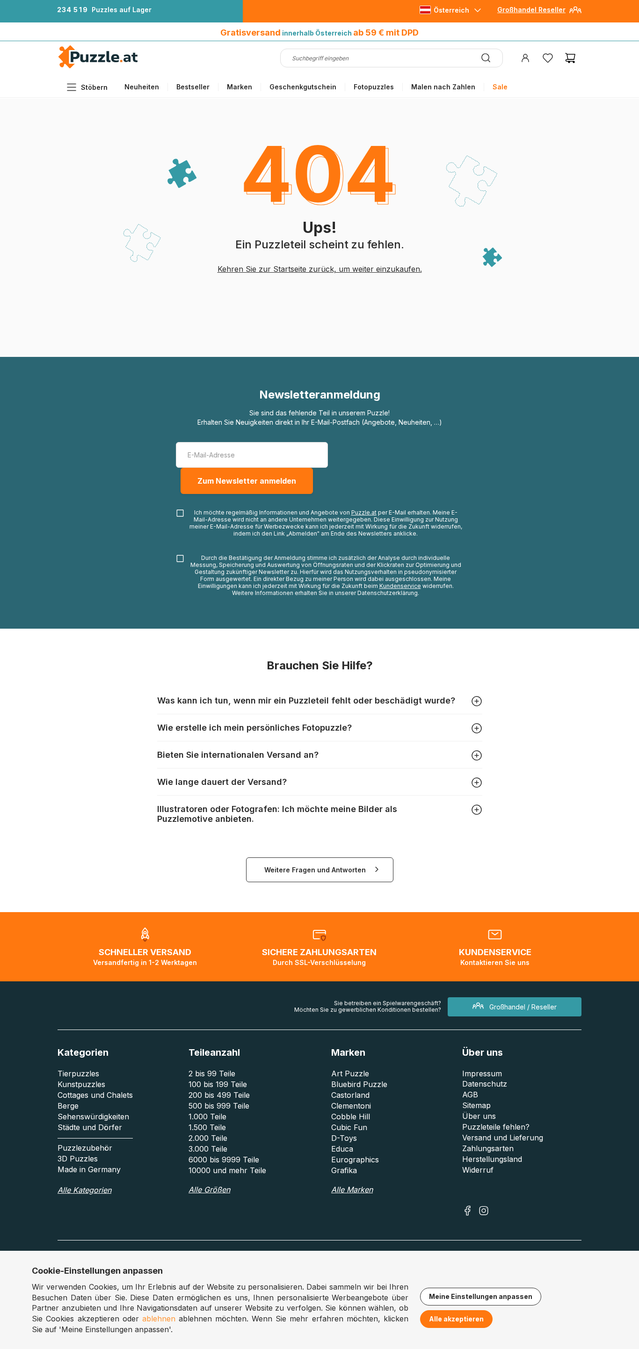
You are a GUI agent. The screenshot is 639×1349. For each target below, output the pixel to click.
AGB (470, 1094)
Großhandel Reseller (531, 10)
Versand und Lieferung (502, 1137)
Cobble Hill (350, 1116)
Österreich (451, 10)
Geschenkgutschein (302, 87)
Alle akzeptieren (456, 1319)
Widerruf (478, 1170)
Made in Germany (89, 1169)
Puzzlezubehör (85, 1148)
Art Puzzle (350, 1073)
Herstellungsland (492, 1159)
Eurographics (355, 1159)
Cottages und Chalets (95, 1095)
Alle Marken (352, 1189)
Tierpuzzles (78, 1073)
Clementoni (351, 1105)
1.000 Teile (207, 1116)
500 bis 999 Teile (219, 1105)
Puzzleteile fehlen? (496, 1126)
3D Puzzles (78, 1158)
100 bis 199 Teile (218, 1084)
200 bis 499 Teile (219, 1095)
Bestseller (193, 87)
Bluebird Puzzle (359, 1084)
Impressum (482, 1073)
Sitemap (476, 1105)
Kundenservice (400, 585)
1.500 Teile (207, 1127)
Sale (500, 87)
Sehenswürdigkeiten (93, 1116)
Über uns (479, 1116)
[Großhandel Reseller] (575, 13)
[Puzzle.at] (98, 66)
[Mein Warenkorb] (570, 58)
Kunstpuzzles (81, 1084)
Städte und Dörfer (90, 1127)
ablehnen (158, 1318)
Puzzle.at (364, 512)
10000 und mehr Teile (227, 1170)
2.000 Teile (208, 1138)
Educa (342, 1148)
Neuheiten (141, 87)
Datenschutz (484, 1083)
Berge (68, 1105)
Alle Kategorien (84, 1190)
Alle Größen (209, 1189)
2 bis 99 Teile (212, 1073)
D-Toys (344, 1138)
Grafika (344, 1170)
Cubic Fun (349, 1127)
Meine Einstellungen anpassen (480, 1296)
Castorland (350, 1095)
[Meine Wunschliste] (548, 58)
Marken (239, 87)
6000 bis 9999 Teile (224, 1159)
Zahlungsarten (488, 1148)
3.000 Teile (208, 1148)
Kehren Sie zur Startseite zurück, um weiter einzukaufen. (320, 269)
